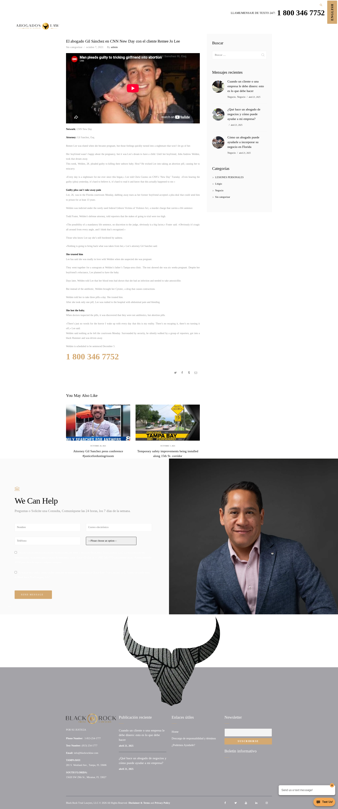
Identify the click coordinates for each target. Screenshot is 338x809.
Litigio (218, 184)
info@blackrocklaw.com (86, 753)
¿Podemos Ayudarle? (183, 745)
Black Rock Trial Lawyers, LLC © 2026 (86, 803)
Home (175, 731)
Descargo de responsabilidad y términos (194, 738)
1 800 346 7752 (301, 12)
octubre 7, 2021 (95, 47)
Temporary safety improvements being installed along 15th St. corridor (167, 453)
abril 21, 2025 (254, 97)
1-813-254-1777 (92, 738)
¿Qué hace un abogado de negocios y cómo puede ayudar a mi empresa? (243, 114)
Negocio (231, 97)
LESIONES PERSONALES (229, 177)
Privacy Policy (162, 803)
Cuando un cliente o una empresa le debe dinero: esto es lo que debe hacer (245, 86)
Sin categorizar (74, 47)
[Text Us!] (324, 802)
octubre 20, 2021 (98, 446)
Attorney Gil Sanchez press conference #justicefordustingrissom (98, 453)
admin (112, 47)
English (332, 12)
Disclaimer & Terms (139, 803)
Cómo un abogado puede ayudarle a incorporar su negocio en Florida (243, 142)
